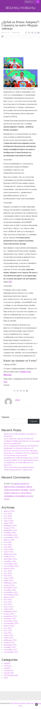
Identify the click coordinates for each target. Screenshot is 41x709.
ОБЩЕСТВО (16, 32)
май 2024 (8, 576)
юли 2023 (8, 599)
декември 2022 (10, 616)
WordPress (14, 703)
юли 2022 (8, 628)
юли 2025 (8, 542)
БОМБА (7, 663)
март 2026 (8, 523)
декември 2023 (10, 588)
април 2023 (8, 607)
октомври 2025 (10, 535)
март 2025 (8, 552)
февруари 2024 (10, 583)
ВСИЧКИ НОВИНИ (20, 8)
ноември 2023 (10, 590)
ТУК (5, 382)
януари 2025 (9, 557)
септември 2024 (11, 566)
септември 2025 (11, 537)
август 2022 (9, 626)
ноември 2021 (10, 647)
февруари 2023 (10, 611)
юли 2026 (8, 514)
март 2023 (8, 609)
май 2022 (8, 633)
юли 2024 (8, 571)
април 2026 (8, 521)
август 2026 (9, 511)
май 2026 (8, 518)
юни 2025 (8, 545)
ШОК (6, 678)
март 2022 (8, 638)
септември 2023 (11, 595)
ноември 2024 (10, 561)
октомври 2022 (10, 621)
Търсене (5, 417)
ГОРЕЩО (7, 666)
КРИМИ (7, 668)
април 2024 (8, 578)
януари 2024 (9, 585)
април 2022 (8, 635)
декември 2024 (10, 559)
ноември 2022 (10, 619)
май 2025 (8, 547)
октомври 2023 (10, 592)
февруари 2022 (10, 640)
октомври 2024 (10, 564)
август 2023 (9, 597)
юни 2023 (8, 602)
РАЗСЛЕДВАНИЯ (11, 675)
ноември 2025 (10, 533)
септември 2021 (11, 652)
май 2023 (8, 604)
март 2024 (8, 580)
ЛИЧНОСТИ (8, 671)
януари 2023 (9, 614)
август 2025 (9, 540)
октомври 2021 (10, 650)
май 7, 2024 (6, 32)
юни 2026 (8, 516)
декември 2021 (10, 645)
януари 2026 (9, 528)
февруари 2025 (10, 554)
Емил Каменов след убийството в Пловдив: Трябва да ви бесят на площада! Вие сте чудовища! (21, 441)
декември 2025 (10, 530)
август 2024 (9, 568)
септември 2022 (11, 623)
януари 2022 (9, 642)
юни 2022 (8, 631)
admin (17, 400)
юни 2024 (8, 573)
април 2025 (8, 549)
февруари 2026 (10, 525)
